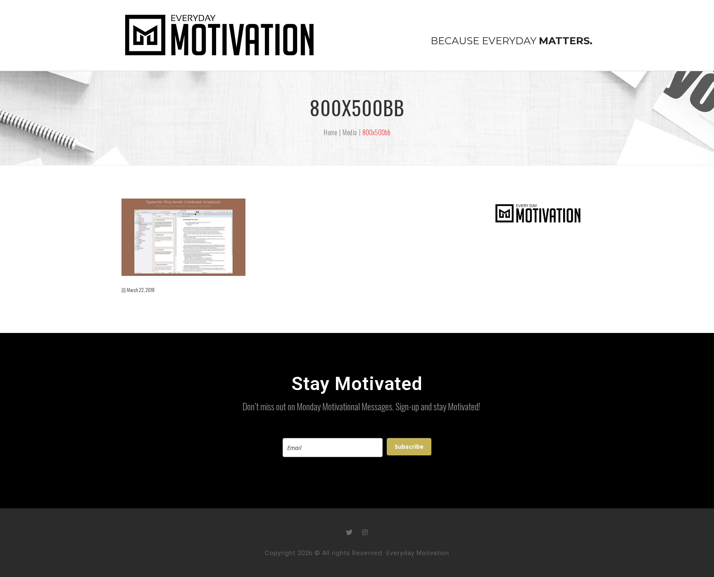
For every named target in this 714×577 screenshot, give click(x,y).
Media (350, 132)
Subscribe (409, 446)
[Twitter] (349, 532)
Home (330, 132)
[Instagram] (365, 532)
